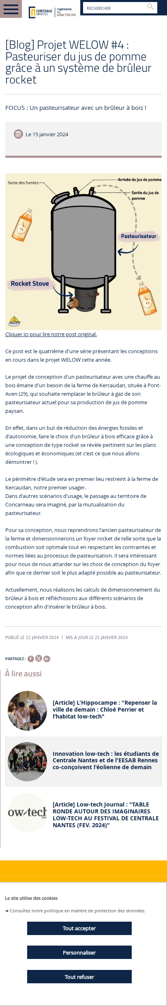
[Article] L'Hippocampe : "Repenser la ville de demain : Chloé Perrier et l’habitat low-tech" (105, 709)
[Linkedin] (46, 659)
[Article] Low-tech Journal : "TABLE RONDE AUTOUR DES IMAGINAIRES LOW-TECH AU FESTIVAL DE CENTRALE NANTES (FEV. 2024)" (106, 814)
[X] (38, 657)
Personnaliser (79, 952)
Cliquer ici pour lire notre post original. (51, 334)
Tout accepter (79, 928)
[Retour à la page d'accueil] (51, 13)
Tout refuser (79, 976)
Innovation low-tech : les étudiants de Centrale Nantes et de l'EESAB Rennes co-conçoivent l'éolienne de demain (106, 761)
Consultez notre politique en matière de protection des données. (78, 910)
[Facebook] (31, 659)
